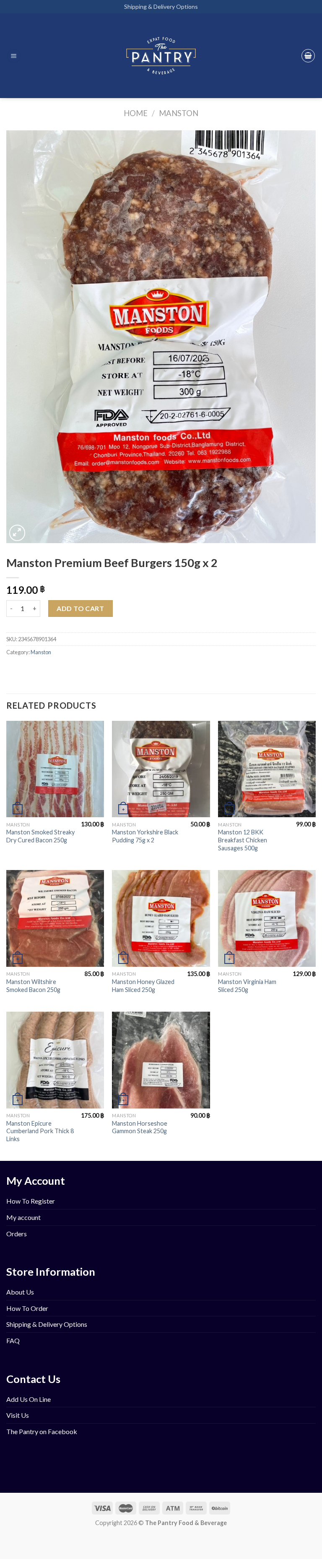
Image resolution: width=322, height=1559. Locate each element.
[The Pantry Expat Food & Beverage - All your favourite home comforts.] (161, 55)
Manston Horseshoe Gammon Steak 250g (139, 1127)
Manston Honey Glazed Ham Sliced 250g (143, 985)
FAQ (13, 1340)
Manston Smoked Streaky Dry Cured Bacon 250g (40, 836)
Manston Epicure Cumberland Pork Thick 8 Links (40, 1131)
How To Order (27, 1308)
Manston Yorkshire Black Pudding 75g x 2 (145, 836)
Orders (16, 1234)
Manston (178, 113)
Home (136, 113)
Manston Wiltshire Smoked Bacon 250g (33, 985)
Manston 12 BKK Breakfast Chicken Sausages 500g (242, 840)
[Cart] (308, 55)
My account (23, 1217)
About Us (20, 1292)
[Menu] (14, 56)
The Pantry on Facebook (41, 1431)
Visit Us (17, 1415)
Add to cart (80, 608)
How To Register (30, 1201)
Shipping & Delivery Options (161, 6)
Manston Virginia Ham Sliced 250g (247, 985)
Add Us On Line (28, 1399)
